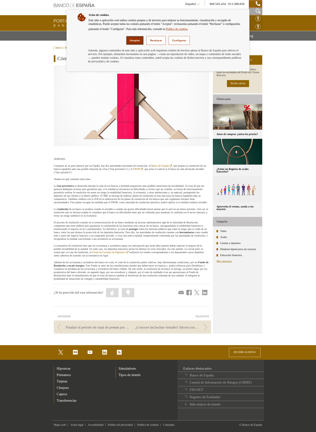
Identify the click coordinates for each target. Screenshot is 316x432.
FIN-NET (196, 390)
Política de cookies (148, 424)
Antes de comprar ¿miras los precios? (237, 134)
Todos (223, 231)
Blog (254, 37)
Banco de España (161, 165)
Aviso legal (76, 424)
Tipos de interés (129, 375)
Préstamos (64, 375)
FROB (138, 169)
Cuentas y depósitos (230, 243)
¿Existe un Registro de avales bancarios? (233, 170)
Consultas (168, 424)
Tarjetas (62, 381)
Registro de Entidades (205, 397)
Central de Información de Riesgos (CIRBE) (221, 382)
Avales (223, 237)
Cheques (63, 388)
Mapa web (60, 424)
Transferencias (66, 400)
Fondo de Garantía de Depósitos (110, 252)
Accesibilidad (96, 424)
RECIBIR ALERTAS (245, 352)
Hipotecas (63, 368)
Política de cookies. (177, 29)
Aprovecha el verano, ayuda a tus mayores (235, 208)
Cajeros (62, 394)
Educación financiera (231, 255)
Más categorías (224, 261)
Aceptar (135, 40)
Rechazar (156, 40)
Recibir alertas (238, 83)
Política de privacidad (120, 424)
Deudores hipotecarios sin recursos (238, 249)
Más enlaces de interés (205, 404)
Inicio (58, 47)
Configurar (179, 40)
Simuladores (127, 368)
